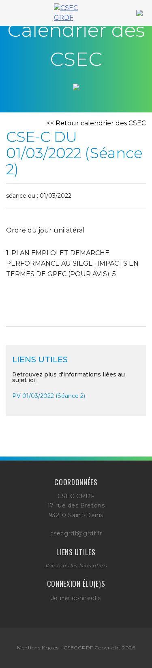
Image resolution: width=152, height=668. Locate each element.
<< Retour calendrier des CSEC (96, 123)
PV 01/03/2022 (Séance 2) (48, 396)
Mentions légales (37, 648)
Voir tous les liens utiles (76, 565)
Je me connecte (76, 598)
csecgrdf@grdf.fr (76, 533)
